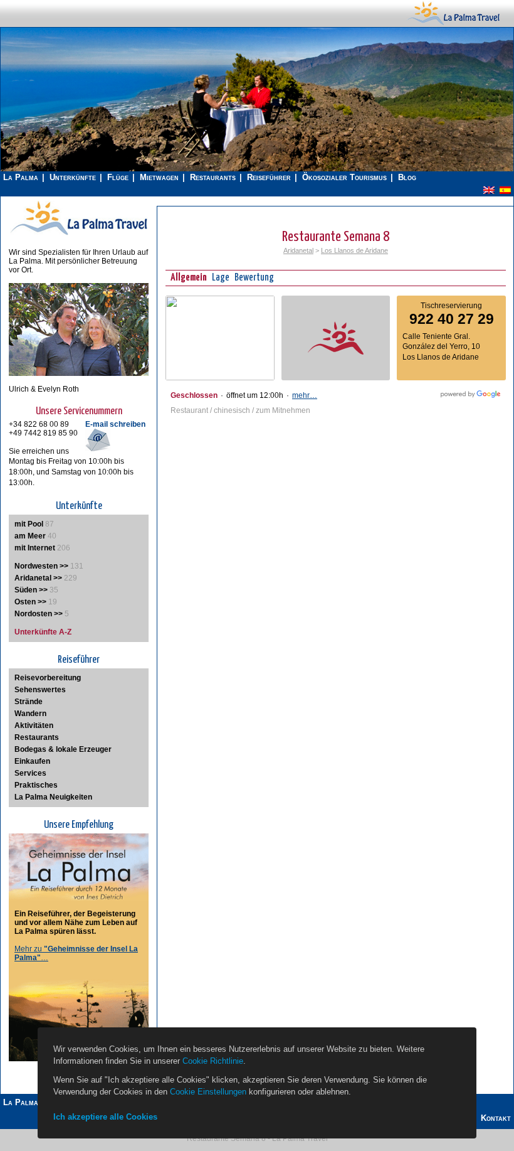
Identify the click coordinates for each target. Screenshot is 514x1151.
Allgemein (188, 277)
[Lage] (220, 377)
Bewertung (254, 277)
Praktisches (36, 785)
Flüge (117, 177)
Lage (220, 277)
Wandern (30, 713)
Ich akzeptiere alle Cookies (105, 1117)
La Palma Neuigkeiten (53, 797)
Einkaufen (32, 761)
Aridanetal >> (38, 578)
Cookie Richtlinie (212, 1061)
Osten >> (30, 601)
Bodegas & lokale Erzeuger (63, 749)
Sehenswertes (40, 689)
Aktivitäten (33, 725)
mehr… (304, 395)
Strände (28, 701)
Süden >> (31, 590)
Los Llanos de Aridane (354, 250)
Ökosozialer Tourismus (344, 177)
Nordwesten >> (41, 566)
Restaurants (213, 177)
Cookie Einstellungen (208, 1091)
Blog (407, 177)
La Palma (20, 177)
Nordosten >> (38, 613)
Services (30, 773)
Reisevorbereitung (47, 677)
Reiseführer (269, 177)
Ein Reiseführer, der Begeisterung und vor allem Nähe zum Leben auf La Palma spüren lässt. (75, 922)
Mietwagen (159, 177)
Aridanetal (298, 250)
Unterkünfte (73, 177)
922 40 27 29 (451, 319)
